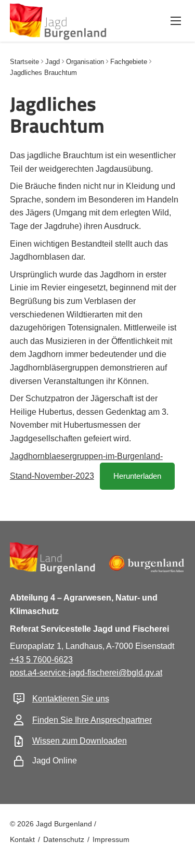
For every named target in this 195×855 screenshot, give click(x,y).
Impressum (111, 839)
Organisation (85, 62)
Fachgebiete (128, 62)
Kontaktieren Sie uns (70, 698)
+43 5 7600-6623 (41, 659)
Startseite (24, 62)
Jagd (52, 62)
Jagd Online (54, 760)
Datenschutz (63, 839)
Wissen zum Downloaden (79, 740)
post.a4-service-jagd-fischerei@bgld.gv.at (86, 672)
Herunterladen (137, 475)
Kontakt (22, 839)
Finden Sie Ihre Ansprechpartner (92, 720)
